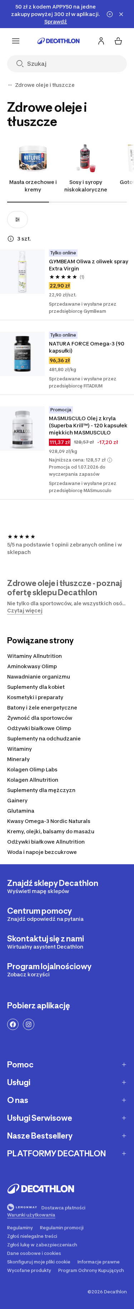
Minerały (18, 759)
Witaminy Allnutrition (34, 656)
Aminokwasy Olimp (32, 666)
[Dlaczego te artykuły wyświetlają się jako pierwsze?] (10, 238)
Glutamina (20, 811)
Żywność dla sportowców (39, 718)
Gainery (17, 800)
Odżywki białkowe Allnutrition (46, 842)
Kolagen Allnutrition (32, 780)
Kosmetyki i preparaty (35, 697)
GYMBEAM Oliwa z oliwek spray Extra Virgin (89, 264)
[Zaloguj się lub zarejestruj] (101, 40)
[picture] (22, 271)
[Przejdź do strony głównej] (58, 41)
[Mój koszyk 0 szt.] (118, 40)
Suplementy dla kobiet (36, 687)
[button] (110, 460)
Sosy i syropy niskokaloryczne (85, 185)
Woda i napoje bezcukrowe (42, 852)
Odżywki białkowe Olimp (39, 728)
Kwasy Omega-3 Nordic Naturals (48, 821)
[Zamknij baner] (121, 14)
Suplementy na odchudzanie (44, 738)
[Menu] (15, 40)
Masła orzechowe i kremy (33, 185)
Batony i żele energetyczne (42, 707)
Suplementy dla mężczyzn (41, 790)
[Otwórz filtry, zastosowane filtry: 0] (17, 219)
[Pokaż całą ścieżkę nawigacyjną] (10, 85)
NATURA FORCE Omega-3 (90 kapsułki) (87, 347)
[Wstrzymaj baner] (109, 14)
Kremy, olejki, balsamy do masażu (50, 831)
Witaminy (19, 749)
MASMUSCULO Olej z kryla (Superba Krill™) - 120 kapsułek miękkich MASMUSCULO (89, 425)
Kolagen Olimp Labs (32, 769)
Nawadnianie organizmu (38, 677)
